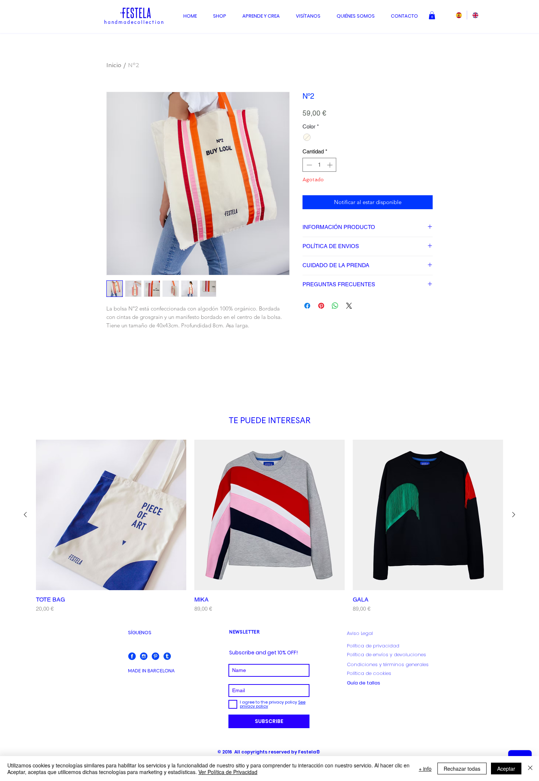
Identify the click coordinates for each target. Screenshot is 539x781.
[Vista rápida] (111, 515)
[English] (475, 15)
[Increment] (331, 165)
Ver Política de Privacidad (227, 771)
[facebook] (132, 656)
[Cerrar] (530, 768)
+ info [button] (425, 768)
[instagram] (144, 656)
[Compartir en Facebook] (307, 305)
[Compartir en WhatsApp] (335, 305)
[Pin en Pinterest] (321, 305)
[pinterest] (155, 656)
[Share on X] (349, 305)
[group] (269, 526)
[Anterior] (25, 514)
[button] (432, 15)
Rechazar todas (462, 768)
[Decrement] (309, 165)
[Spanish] (459, 15)
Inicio (113, 65)
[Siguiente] (513, 514)
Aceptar (506, 768)
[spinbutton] (320, 165)
